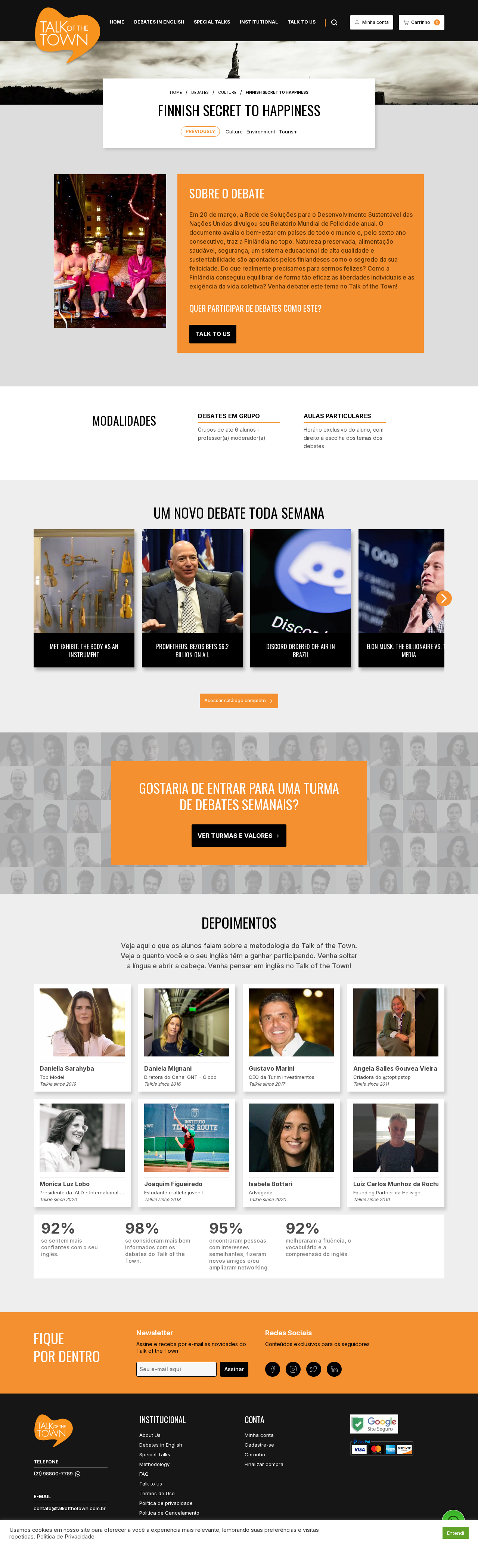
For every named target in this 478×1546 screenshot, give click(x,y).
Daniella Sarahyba (67, 1068)
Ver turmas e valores (235, 835)
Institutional (259, 22)
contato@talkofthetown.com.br (70, 1508)
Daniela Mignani (168, 1068)
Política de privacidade (166, 1503)
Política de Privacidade (65, 1536)
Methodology (154, 1464)
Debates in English (159, 22)
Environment (260, 132)
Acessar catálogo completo (235, 700)
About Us (150, 1435)
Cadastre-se (259, 1445)
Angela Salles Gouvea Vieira (395, 1068)
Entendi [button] (455, 1533)
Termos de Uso (157, 1493)
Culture (234, 132)
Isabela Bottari (270, 1184)
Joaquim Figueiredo (173, 1184)
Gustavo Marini (271, 1068)
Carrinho (255, 1454)
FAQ (144, 1474)
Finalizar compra (264, 1464)
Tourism (288, 132)
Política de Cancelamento (169, 1513)
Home (117, 22)
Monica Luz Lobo (65, 1184)
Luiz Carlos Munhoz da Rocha (395, 1184)
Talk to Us (212, 333)
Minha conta (259, 1435)
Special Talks (212, 22)
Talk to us (302, 22)
